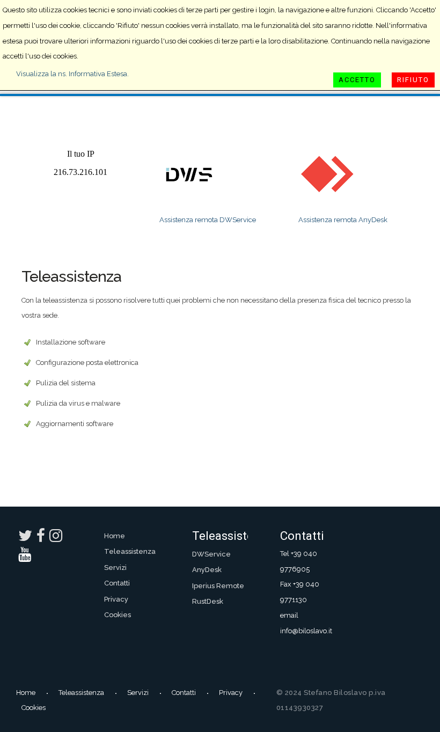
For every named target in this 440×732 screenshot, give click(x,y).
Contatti (117, 583)
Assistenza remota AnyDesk (342, 220)
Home (114, 536)
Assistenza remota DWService (207, 220)
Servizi (115, 567)
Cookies (117, 615)
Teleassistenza (130, 551)
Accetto (357, 80)
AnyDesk (207, 570)
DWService (211, 554)
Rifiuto (413, 80)
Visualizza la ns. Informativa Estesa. (72, 74)
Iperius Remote (218, 586)
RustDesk (207, 601)
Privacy (116, 599)
